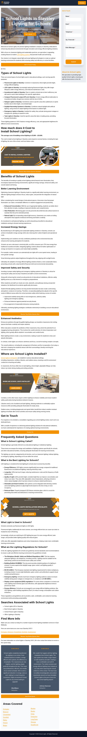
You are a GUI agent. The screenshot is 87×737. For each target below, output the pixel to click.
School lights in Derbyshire (9, 358)
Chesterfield (17, 632)
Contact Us (30, 432)
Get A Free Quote (30, 696)
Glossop (33, 722)
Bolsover (10, 632)
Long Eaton (34, 719)
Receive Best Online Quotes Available (30, 171)
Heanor (5, 723)
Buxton (33, 711)
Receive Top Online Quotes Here (30, 314)
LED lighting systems (23, 54)
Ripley (5, 720)
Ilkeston (33, 708)
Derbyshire (34, 716)
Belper (5, 725)
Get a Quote (28, 34)
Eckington (4, 632)
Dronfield (24, 632)
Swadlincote (34, 725)
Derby (32, 714)
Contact (82, 3)
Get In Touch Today (30, 64)
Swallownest (32, 632)
